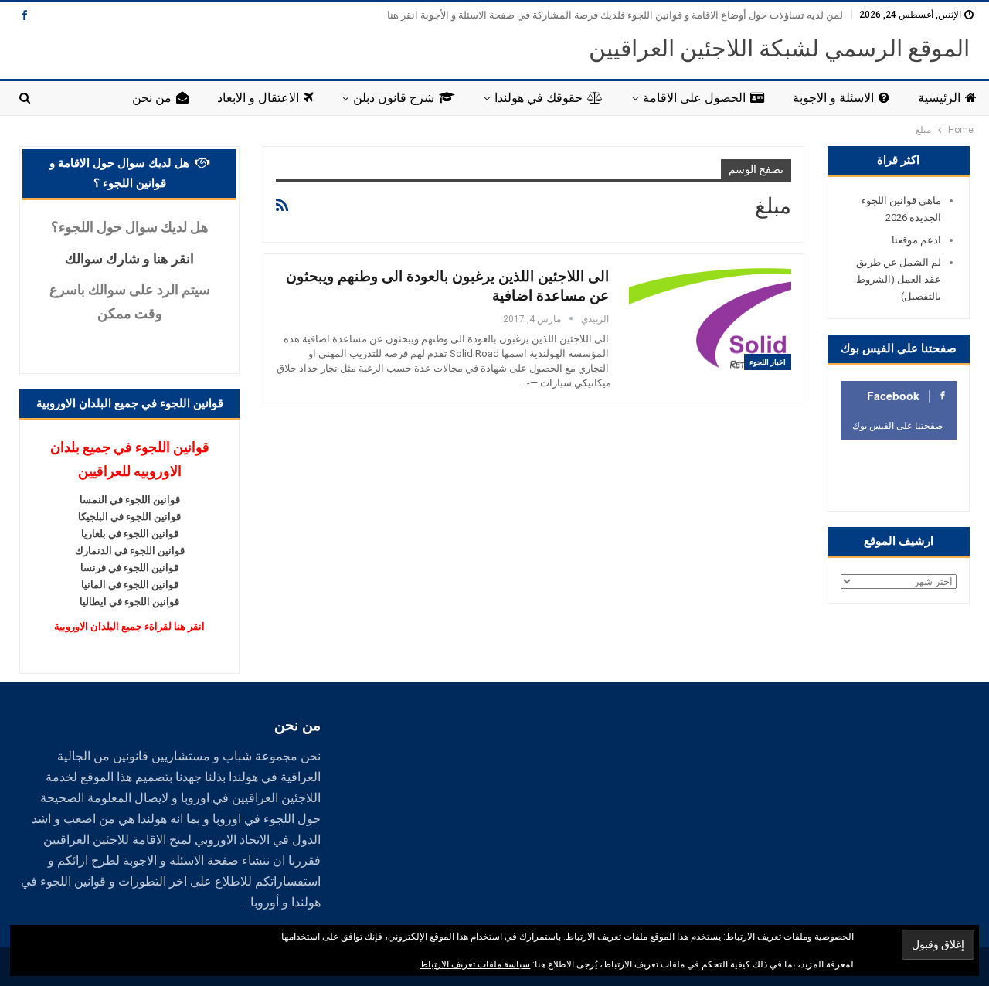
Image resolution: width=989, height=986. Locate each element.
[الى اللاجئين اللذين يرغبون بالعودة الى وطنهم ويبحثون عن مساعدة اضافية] (710, 318)
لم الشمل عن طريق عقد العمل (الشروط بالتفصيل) (898, 279)
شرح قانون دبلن (393, 97)
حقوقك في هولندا (538, 97)
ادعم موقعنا (916, 240)
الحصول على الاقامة (694, 97)
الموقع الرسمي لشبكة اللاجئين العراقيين (779, 48)
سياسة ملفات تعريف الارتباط (475, 964)
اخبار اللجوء (767, 362)
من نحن (152, 97)
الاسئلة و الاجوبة (833, 97)
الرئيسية (939, 97)
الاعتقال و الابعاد (258, 97)
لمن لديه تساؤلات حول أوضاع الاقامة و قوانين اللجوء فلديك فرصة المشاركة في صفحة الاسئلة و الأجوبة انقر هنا (615, 15)
